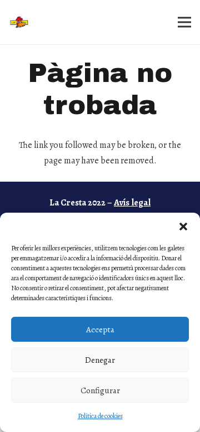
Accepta (100, 329)
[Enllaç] (20, 22)
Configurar (100, 390)
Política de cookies (100, 416)
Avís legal (132, 203)
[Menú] (184, 22)
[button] (183, 226)
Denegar (100, 360)
